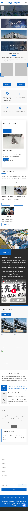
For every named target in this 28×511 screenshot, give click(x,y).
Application (6, 309)
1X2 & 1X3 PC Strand (7, 196)
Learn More (7, 84)
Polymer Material (21, 78)
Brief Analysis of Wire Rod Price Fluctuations (15, 393)
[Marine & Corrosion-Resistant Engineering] (7, 325)
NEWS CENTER (14, 373)
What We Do (14, 23)
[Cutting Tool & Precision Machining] (20, 325)
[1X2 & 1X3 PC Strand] (7, 190)
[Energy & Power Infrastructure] (20, 341)
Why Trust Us (14, 45)
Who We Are (14, 34)
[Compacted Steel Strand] (7, 211)
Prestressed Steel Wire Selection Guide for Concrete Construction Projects (17, 399)
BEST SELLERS (7, 171)
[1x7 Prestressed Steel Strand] (20, 190)
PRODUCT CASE (9, 123)
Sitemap (23, 503)
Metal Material (7, 78)
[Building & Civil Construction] (7, 357)
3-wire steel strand (7, 150)
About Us (5, 252)
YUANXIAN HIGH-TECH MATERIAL (11, 257)
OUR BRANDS (14, 54)
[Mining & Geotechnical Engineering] (7, 341)
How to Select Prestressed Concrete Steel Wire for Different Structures (16, 386)
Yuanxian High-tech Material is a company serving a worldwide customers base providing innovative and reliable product (7, 81)
